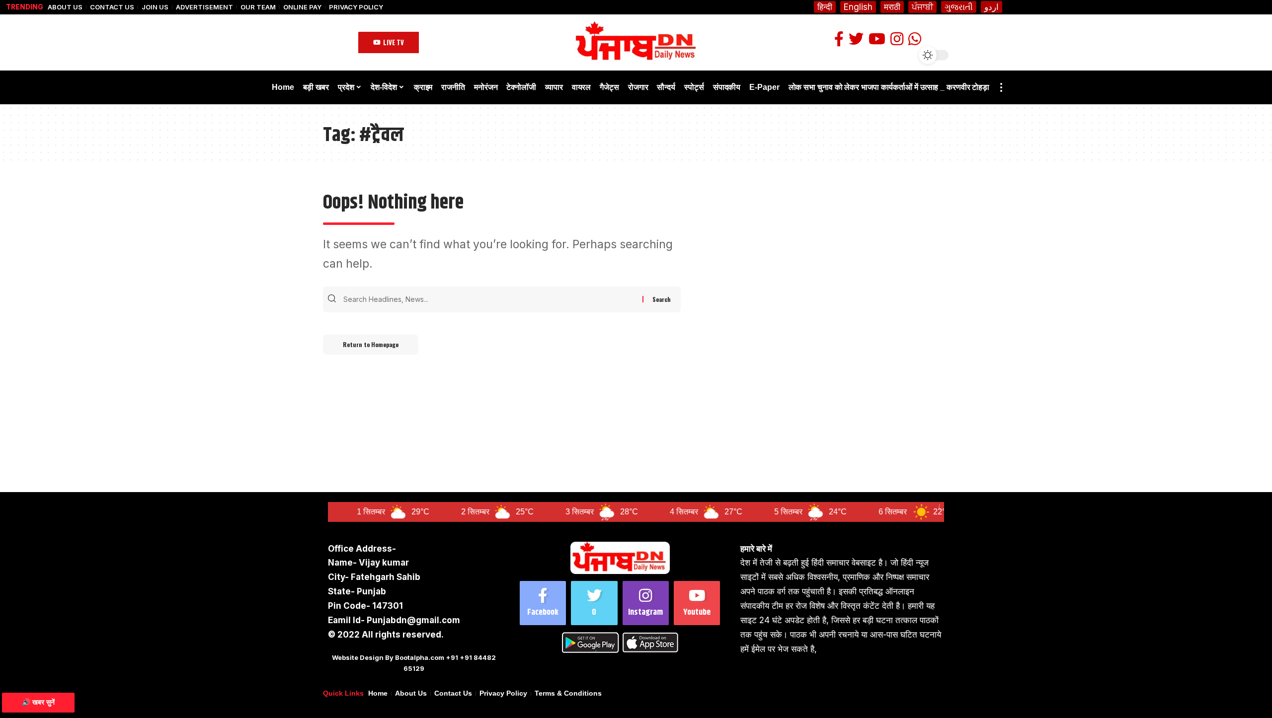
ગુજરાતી (959, 7)
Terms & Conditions (568, 693)
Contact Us (112, 7)
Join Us (155, 7)
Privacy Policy (356, 7)
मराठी (892, 7)
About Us (65, 7)
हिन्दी (824, 7)
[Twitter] (594, 603)
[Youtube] (696, 603)
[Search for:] (491, 299)
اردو (991, 7)
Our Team (258, 7)
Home (378, 693)
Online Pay (302, 7)
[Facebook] (542, 603)
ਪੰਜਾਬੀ (922, 7)
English (858, 7)
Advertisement (204, 7)
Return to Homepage (370, 344)
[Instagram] (645, 603)
